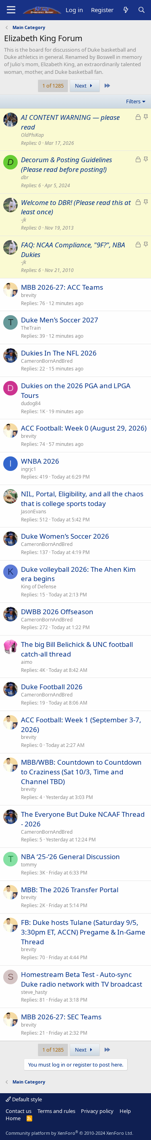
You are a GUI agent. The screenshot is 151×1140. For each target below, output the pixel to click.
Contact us (18, 1111)
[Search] (141, 9)
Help (125, 1111)
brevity (28, 295)
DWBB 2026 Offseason (57, 611)
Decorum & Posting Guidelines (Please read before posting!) (66, 164)
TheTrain (31, 327)
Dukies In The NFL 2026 (59, 353)
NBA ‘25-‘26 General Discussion (70, 856)
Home (13, 1118)
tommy (29, 864)
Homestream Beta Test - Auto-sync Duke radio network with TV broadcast (81, 979)
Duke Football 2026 (52, 686)
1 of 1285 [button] (53, 85)
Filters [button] (133, 101)
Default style (26, 1099)
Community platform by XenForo (69, 1133)
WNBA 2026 (40, 461)
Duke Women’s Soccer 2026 (65, 536)
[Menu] (11, 10)
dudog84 (31, 403)
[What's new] (125, 9)
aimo (26, 662)
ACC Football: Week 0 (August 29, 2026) (84, 428)
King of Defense (38, 586)
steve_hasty (34, 992)
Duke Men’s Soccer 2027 (59, 319)
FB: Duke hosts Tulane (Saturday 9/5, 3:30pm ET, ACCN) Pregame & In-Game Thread (83, 932)
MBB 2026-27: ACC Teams (62, 287)
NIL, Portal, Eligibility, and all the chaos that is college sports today (82, 498)
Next (81, 85)
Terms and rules (56, 1111)
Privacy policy (97, 1111)
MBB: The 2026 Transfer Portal (69, 889)
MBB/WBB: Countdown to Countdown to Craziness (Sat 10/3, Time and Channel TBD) (81, 771)
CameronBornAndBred (46, 361)
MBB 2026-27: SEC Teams (61, 1016)
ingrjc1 (28, 469)
